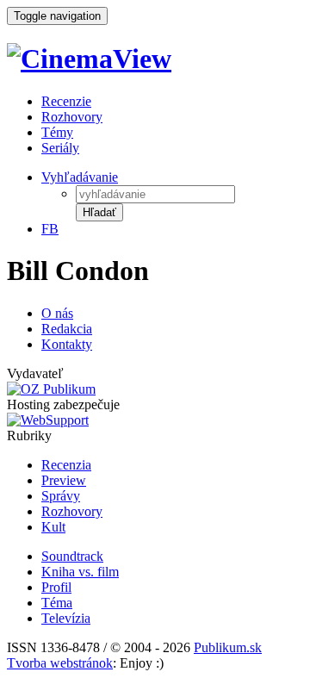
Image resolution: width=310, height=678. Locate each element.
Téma (56, 602)
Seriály (60, 147)
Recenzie (66, 101)
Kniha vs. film (80, 571)
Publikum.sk (228, 647)
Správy (60, 495)
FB (50, 228)
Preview (63, 480)
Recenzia (66, 464)
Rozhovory (71, 116)
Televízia (65, 618)
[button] (99, 212)
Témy (57, 132)
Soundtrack (72, 556)
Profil (56, 587)
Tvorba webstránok (60, 663)
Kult (53, 526)
